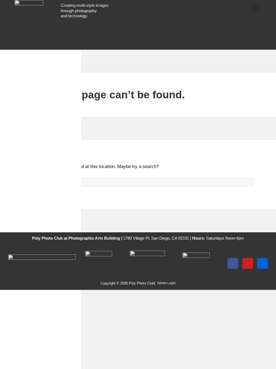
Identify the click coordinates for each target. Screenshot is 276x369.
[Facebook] (232, 263)
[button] (255, 8)
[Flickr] (262, 263)
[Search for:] (138, 182)
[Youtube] (247, 263)
